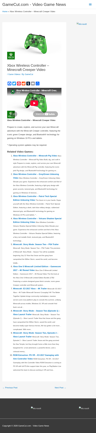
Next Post (60, 388)
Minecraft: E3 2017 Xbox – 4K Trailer (30, 288)
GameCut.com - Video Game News (34, 4)
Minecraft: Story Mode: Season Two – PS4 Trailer (36, 244)
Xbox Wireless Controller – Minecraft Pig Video (35, 156)
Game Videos (14, 74)
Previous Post (10, 388)
